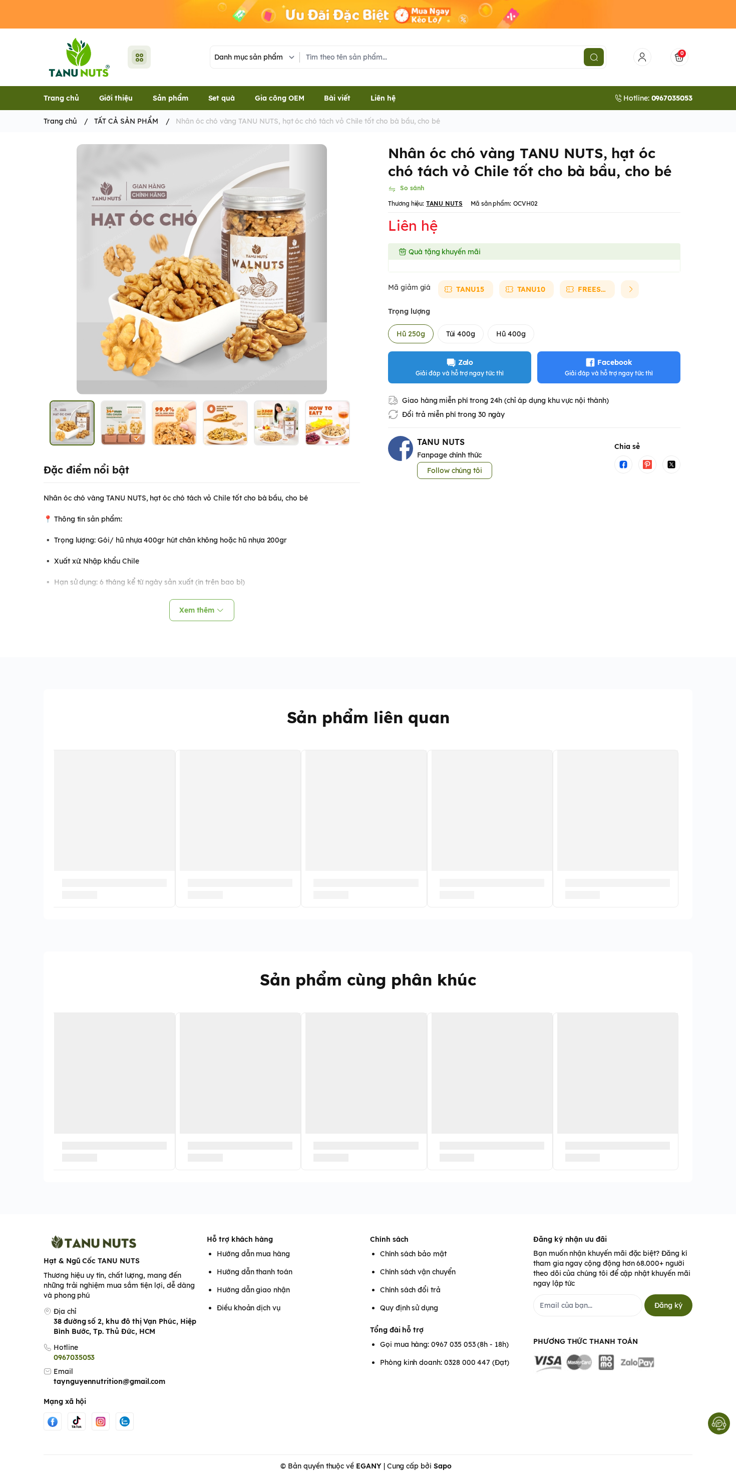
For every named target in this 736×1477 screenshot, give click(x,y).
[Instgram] (101, 1421)
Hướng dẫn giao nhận (253, 1289)
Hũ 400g (511, 333)
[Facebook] (53, 1421)
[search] (594, 57)
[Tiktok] (77, 1421)
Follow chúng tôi (454, 470)
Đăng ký (668, 1305)
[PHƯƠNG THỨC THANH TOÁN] (612, 1363)
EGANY (369, 1465)
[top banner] (368, 14)
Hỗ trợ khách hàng (240, 1239)
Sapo (443, 1465)
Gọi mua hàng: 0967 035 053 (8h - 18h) (444, 1344)
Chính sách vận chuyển (418, 1271)
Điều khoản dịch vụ (248, 1307)
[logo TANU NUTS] (123, 1242)
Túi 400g (461, 333)
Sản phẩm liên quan (368, 717)
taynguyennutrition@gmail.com (109, 1381)
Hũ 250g (411, 333)
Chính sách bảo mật (413, 1253)
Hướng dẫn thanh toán (254, 1271)
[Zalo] (125, 1421)
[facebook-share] (623, 464)
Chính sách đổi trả (410, 1289)
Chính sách (389, 1239)
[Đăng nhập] (642, 57)
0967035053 (74, 1357)
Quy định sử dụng (409, 1307)
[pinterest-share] (647, 464)
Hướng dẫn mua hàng (253, 1253)
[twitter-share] (671, 464)
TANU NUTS (444, 203)
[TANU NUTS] (80, 57)
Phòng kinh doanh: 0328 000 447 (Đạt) (444, 1362)
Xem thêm (197, 610)
